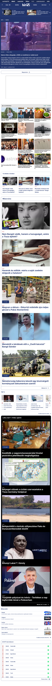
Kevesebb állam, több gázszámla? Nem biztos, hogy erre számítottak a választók (7, 406)
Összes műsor (44, 679)
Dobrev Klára (9, 52)
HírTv (2, 19)
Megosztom (25, 72)
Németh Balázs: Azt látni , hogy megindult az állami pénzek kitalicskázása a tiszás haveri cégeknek (21, 406)
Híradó (3, 612)
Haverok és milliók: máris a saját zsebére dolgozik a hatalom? (43, 13)
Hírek (4, 186)
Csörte (3, 622)
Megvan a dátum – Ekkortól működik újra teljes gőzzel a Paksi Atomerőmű (25, 308)
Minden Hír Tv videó (42, 604)
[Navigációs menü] (2, 5)
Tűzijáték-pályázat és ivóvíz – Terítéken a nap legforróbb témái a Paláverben (24, 598)
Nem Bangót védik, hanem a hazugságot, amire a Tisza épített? (18, 13)
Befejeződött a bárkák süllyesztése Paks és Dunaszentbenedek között (23, 527)
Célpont (4, 617)
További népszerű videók (43, 413)
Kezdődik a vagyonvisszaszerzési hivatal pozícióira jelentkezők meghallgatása (22, 454)
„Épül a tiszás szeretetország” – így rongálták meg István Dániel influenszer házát (37, 406)
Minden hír (44, 388)
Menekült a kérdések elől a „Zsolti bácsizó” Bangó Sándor (42, 190)
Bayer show (5, 627)
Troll (11, 673)
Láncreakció (5, 632)
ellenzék (2, 52)
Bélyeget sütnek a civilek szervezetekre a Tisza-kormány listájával (22, 490)
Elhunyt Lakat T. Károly (13, 563)
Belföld (7, 19)
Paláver (3, 595)
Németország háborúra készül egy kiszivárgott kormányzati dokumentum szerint (25, 382)
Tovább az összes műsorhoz (42, 637)
